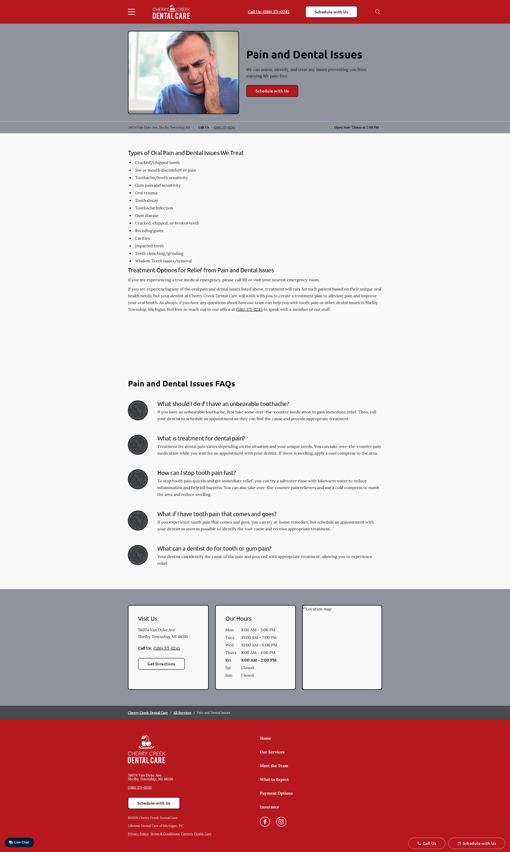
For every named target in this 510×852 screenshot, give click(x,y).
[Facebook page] (265, 822)
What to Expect (274, 779)
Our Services (272, 751)
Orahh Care (203, 834)
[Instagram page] (281, 822)
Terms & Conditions (164, 834)
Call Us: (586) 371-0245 (268, 11)
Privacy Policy (138, 834)
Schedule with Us (331, 11)
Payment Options (276, 793)
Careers (187, 834)
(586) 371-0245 (224, 127)
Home (265, 738)
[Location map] (342, 647)
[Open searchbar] (377, 11)
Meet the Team (274, 765)
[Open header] (132, 11)
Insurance (269, 806)
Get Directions (161, 663)
